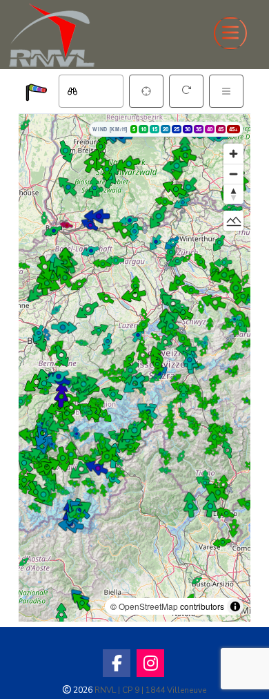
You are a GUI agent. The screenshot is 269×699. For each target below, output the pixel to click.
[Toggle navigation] (230, 33)
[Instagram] (150, 663)
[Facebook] (116, 663)
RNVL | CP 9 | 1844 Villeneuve (150, 690)
